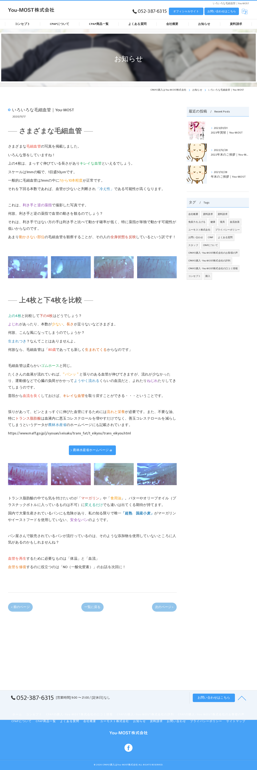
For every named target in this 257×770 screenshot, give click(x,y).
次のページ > (164, 607)
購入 (207, 276)
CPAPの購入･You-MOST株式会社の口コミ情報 (213, 268)
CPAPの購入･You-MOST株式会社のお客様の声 (213, 253)
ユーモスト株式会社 (199, 230)
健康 (212, 222)
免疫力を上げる (196, 222)
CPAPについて (210, 245)
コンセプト (194, 276)
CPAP (210, 237)
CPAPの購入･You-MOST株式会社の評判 (209, 261)
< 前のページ (20, 607)
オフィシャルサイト (186, 11)
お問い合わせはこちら (221, 11)
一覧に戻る (92, 607)
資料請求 (208, 214)
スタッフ (193, 245)
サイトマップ (236, 721)
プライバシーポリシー (227, 230)
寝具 (222, 222)
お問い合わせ (195, 237)
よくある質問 (225, 237)
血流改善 (235, 222)
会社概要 (193, 214)
